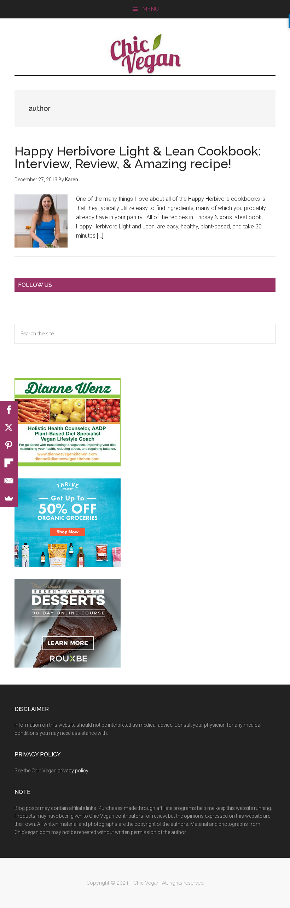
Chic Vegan (145, 54)
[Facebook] (9, 410)
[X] (9, 427)
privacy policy (73, 770)
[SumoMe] (9, 498)
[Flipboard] (9, 463)
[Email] (9, 480)
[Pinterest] (9, 445)
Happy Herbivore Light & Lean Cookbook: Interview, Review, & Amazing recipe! (137, 157)
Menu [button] (150, 9)
